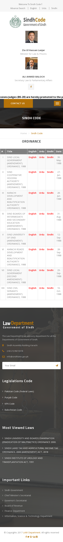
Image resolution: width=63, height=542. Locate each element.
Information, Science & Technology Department (28, 516)
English (33, 8)
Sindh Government (14, 490)
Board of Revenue (14, 505)
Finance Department (15, 510)
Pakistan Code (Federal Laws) (19, 391)
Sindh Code (37, 133)
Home (23, 133)
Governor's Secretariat (16, 500)
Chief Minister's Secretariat (18, 495)
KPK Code (10, 403)
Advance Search (17, 8)
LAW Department (31, 532)
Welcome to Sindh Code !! (30, 4)
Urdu (44, 8)
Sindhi (54, 8)
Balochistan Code (13, 409)
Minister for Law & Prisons (33, 53)
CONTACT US (18, 103)
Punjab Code (11, 397)
